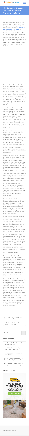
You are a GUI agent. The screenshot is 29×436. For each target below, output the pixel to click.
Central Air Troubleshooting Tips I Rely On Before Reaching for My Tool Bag (13, 359)
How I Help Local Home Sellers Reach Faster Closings (13, 353)
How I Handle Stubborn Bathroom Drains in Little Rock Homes (14, 343)
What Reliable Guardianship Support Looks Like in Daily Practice (13, 348)
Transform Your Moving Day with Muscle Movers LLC (12, 318)
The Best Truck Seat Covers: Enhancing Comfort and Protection (13, 323)
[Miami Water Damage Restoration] (11, 2)
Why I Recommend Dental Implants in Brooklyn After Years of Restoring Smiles (14, 364)
